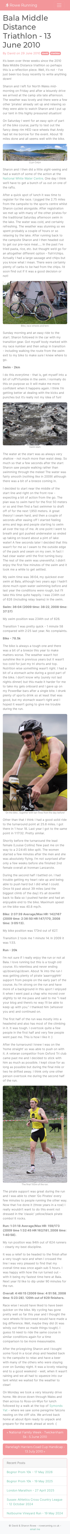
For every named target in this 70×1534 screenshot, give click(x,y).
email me (35, 1529)
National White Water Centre (23, 178)
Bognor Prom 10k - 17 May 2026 (30, 1472)
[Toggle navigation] (59, 5)
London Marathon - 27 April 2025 (30, 1490)
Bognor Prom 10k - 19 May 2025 (30, 1481)
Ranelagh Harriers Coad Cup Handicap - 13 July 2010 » (35, 1449)
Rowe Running (23, 5)
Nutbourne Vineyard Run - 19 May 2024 (35, 1513)
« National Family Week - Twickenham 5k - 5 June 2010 (35, 1435)
